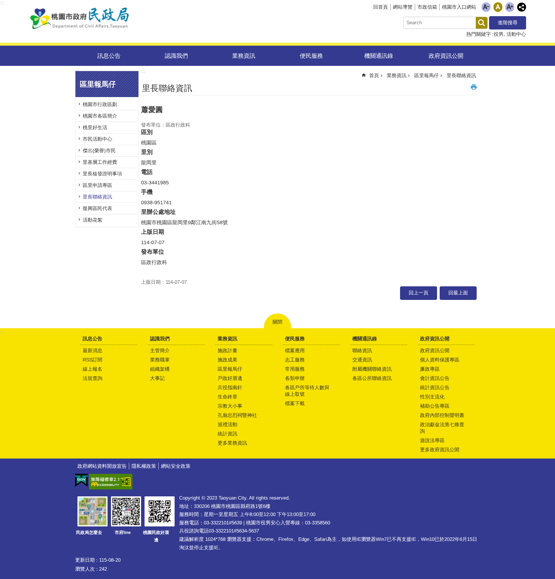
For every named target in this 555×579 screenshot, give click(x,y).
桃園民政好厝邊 (156, 536)
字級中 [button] (497, 7)
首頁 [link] (374, 75)
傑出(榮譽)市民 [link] (99, 150)
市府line (123, 532)
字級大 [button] (509, 7)
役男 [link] (499, 34)
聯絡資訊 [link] (362, 350)
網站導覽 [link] (402, 7)
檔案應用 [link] (295, 350)
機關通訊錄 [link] (378, 56)
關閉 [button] (277, 322)
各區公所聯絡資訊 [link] (372, 378)
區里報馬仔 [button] (98, 84)
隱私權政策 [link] (144, 466)
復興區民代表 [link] (97, 208)
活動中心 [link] (516, 34)
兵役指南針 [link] (230, 387)
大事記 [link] (157, 378)
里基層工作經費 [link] (100, 162)
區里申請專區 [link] (97, 185)
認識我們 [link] (176, 56)
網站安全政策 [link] (175, 466)
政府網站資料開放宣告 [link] (102, 466)
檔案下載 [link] (295, 403)
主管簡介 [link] (160, 350)
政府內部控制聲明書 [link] (442, 415)
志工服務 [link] (295, 360)
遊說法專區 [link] (432, 440)
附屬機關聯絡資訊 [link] (372, 369)
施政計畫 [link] (227, 350)
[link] (81, 480)
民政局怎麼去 (89, 532)
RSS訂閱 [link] (92, 360)
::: (2, 332)
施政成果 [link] (227, 360)
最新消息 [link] (92, 350)
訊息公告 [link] (109, 56)
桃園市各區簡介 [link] (100, 116)
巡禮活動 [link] (227, 424)
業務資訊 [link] (243, 56)
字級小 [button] (486, 7)
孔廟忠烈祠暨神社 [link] (237, 415)
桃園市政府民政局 (79, 18)
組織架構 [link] (160, 369)
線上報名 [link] (92, 369)
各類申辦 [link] (295, 378)
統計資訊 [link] (227, 434)
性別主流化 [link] (432, 397)
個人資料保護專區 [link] (439, 360)
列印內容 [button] (474, 87)
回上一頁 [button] (418, 293)
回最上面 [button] (458, 293)
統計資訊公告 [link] (434, 387)
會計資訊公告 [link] (434, 378)
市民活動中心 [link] (97, 139)
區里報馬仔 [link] (426, 75)
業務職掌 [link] (160, 360)
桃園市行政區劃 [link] (100, 104)
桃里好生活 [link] (95, 127)
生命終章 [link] (227, 397)
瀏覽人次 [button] (85, 569)
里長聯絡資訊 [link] (97, 197)
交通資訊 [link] (362, 360)
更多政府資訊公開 (439, 449)
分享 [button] (521, 7)
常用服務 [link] (295, 369)
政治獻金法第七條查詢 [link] (442, 428)
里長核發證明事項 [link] (102, 174)
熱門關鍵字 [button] (478, 34)
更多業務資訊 (232, 443)
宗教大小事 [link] (230, 406)
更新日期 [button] (85, 560)
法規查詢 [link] (92, 378)
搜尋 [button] (481, 23)
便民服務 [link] (311, 56)
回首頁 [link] (380, 7)
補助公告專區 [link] (434, 406)
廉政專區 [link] (430, 369)
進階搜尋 (507, 22)
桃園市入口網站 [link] (459, 7)
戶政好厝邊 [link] (230, 378)
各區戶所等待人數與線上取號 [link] (307, 391)
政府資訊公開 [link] (446, 56)
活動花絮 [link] (92, 220)
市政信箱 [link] (427, 7)
